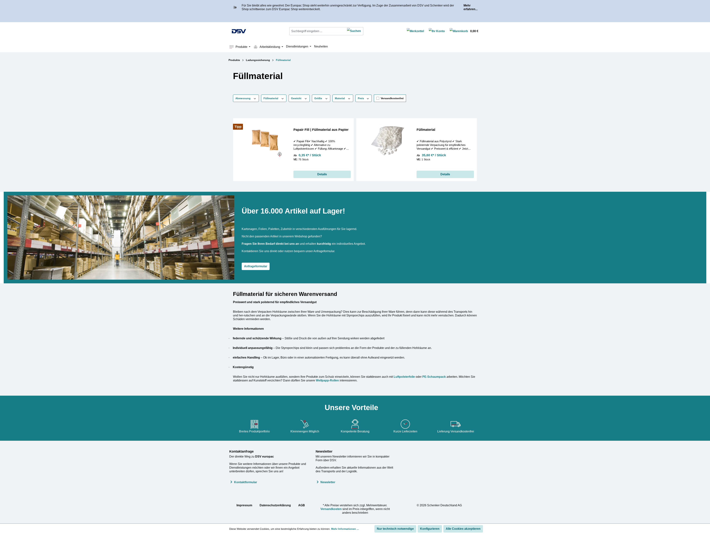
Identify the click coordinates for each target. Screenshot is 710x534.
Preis (361, 98)
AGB (301, 505)
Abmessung (243, 98)
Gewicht (296, 98)
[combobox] (317, 31)
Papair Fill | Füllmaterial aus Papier (321, 130)
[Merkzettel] (415, 31)
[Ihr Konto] (436, 31)
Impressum (244, 505)
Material (340, 98)
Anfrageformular (255, 266)
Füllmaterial (271, 98)
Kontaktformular (245, 482)
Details (322, 174)
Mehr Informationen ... (345, 528)
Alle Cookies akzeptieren (463, 528)
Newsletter (324, 451)
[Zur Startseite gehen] (238, 31)
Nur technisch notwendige (395, 528)
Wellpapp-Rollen (327, 380)
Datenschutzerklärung (275, 505)
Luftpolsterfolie (404, 376)
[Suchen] (354, 31)
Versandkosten (331, 509)
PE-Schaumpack (434, 376)
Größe (318, 98)
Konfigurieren (429, 528)
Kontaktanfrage (241, 451)
